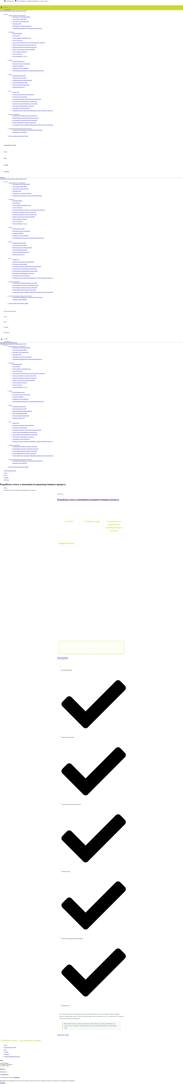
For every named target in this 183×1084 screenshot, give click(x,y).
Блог (5, 1049)
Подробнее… (3, 1083)
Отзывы (6, 1052)
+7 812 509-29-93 (7, 9)
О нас (5, 1045)
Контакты (6, 1054)
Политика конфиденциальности (12, 1056)
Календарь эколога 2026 (10, 1047)
